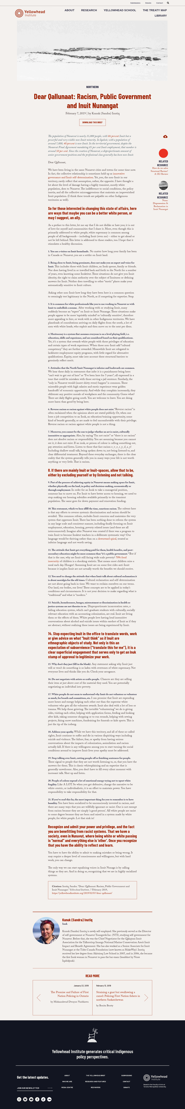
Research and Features (95, 1081)
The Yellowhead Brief (95, 1075)
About (69, 10)
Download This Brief (92, 122)
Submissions (135, 3)
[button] (158, 137)
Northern (92, 87)
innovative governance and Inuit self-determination (86, 176)
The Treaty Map (155, 10)
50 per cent (62, 151)
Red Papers (95, 1087)
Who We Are (67, 1081)
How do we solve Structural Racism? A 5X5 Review (159, 171)
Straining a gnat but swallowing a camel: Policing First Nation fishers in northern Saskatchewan (118, 996)
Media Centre (67, 1087)
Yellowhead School (120, 10)
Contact (159, 3)
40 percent (69, 144)
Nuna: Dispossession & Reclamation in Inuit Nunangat (160, 205)
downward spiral (107, 539)
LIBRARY (161, 15)
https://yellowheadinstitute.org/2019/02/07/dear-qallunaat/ (82, 893)
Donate (148, 3)
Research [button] (89, 10)
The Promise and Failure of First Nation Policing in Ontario (70, 994)
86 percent (113, 136)
